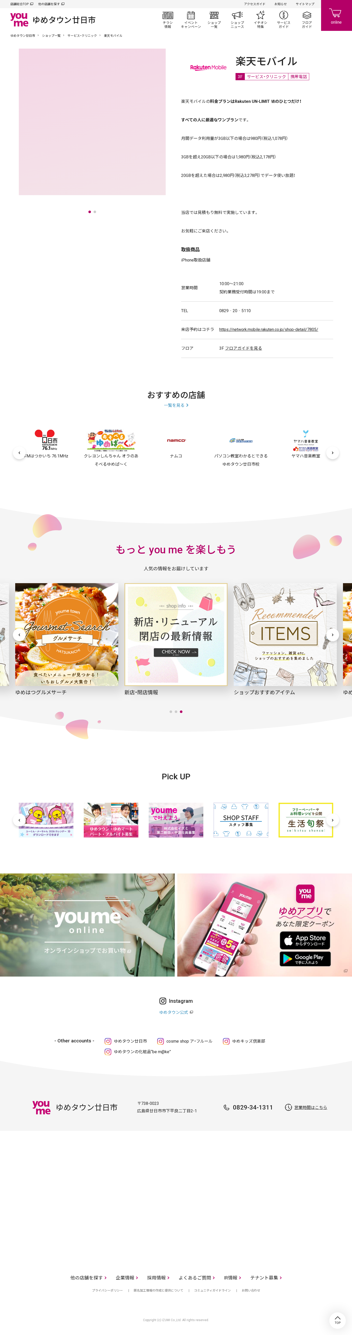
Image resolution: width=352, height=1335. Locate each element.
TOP (337, 1320)
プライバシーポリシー (107, 1290)
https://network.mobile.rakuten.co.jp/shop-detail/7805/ (268, 329)
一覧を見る (174, 405)
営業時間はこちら (310, 1107)
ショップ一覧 (214, 19)
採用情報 (156, 1277)
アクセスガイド (254, 4)
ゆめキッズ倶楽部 (248, 1041)
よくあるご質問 (195, 1277)
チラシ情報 (167, 19)
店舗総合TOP (19, 4)
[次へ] (332, 452)
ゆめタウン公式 (173, 1012)
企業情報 (125, 1277)
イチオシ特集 (260, 19)
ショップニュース (237, 19)
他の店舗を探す (49, 4)
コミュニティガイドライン (212, 1290)
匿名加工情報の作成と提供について (158, 1290)
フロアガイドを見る (243, 348)
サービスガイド (283, 19)
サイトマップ (305, 4)
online (336, 15)
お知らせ (280, 4)
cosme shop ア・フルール (189, 1041)
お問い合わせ (251, 1290)
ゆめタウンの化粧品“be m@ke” (142, 1051)
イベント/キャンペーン (191, 19)
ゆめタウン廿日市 (22, 36)
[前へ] (19, 452)
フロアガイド (307, 19)
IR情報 (230, 1277)
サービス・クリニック (82, 36)
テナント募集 (264, 1277)
